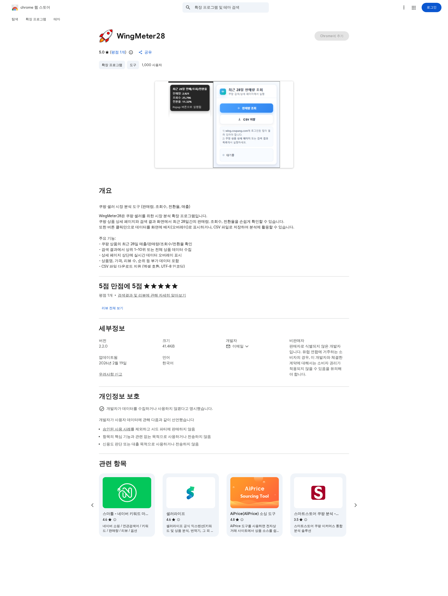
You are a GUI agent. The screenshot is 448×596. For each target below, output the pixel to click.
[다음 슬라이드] (355, 505)
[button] (413, 7)
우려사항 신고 (110, 374)
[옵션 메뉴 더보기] (404, 7)
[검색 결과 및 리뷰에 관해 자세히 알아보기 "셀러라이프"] (178, 519)
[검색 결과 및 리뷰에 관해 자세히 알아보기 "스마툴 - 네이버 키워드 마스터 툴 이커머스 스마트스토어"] (114, 519)
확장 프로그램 (112, 65)
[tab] (15, 19)
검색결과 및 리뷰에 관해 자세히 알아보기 (152, 295)
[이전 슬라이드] (92, 505)
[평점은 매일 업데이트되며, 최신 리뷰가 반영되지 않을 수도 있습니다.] (131, 52)
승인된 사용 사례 (117, 429)
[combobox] (232, 7)
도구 (133, 65)
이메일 (238, 346)
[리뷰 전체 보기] (112, 308)
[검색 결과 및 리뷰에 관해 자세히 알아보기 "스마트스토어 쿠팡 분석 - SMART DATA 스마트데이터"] (305, 519)
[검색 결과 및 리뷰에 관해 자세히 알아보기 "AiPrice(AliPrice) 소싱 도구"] (242, 519)
